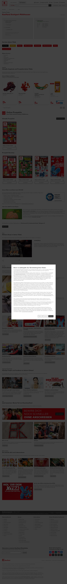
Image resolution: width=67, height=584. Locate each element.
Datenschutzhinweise (48, 560)
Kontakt (63, 5)
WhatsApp (61, 555)
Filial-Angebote (22, 2)
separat (51, 272)
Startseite (4, 9)
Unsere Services (11, 9)
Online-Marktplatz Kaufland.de (56, 517)
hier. (22, 296)
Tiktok (56, 555)
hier (23, 568)
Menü (13, 5)
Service (19, 517)
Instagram (59, 552)
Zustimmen (51, 316)
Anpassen (45, 316)
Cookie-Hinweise (54, 560)
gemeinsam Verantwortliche (20, 273)
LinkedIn (61, 552)
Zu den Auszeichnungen (39, 476)
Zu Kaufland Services (6, 362)
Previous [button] (61, 108)
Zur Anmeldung (5, 334)
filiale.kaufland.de (6, 517)
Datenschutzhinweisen (48, 295)
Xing (56, 552)
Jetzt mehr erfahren (38, 489)
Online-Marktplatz (13, 2)
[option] (10, 92)
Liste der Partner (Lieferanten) (27, 311)
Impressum (43, 560)
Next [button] (64, 108)
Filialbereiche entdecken (39, 445)
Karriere (60, 5)
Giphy (59, 555)
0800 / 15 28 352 (17, 512)
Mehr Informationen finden (50, 362)
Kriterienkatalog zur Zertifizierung (28, 203)
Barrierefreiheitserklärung (61, 560)
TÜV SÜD (17, 203)
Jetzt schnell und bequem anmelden (30, 336)
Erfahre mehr (5, 445)
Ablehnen (40, 316)
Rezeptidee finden (6, 476)
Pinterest (50, 555)
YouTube (53, 552)
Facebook (50, 552)
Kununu (53, 555)
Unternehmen (55, 5)
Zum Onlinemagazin (22, 477)
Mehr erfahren (5, 226)
